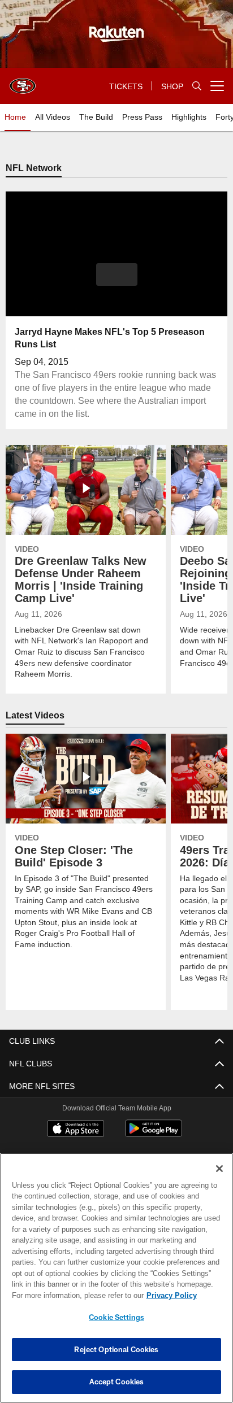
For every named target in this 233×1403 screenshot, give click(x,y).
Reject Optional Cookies (116, 1349)
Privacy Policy (74, 1295)
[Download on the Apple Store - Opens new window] (76, 1130)
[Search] (196, 86)
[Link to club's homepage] (22, 81)
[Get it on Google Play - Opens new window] (154, 1134)
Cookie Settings (116, 1317)
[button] (116, 282)
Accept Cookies (116, 1381)
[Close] (219, 1168)
